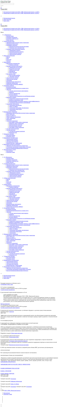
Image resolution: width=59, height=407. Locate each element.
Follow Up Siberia (15, 384)
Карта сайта (6, 20)
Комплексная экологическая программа (19, 344)
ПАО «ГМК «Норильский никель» (12, 390)
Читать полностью (5, 303)
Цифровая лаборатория (16, 381)
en (1, 8)
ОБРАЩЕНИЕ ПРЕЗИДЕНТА (8, 361)
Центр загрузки (7, 19)
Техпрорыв (13, 378)
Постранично (21, 12)
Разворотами (21, 13)
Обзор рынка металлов (16, 333)
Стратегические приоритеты (8, 289)
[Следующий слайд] (1, 388)
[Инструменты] (1, 273)
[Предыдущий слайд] (1, 385)
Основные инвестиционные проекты (18, 341)
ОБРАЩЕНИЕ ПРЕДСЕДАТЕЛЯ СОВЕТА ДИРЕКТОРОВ (15, 364)
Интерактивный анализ (9, 18)
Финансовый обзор (14, 337)
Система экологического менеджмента (10, 307)
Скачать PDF (4, 9)
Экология (11, 311)
